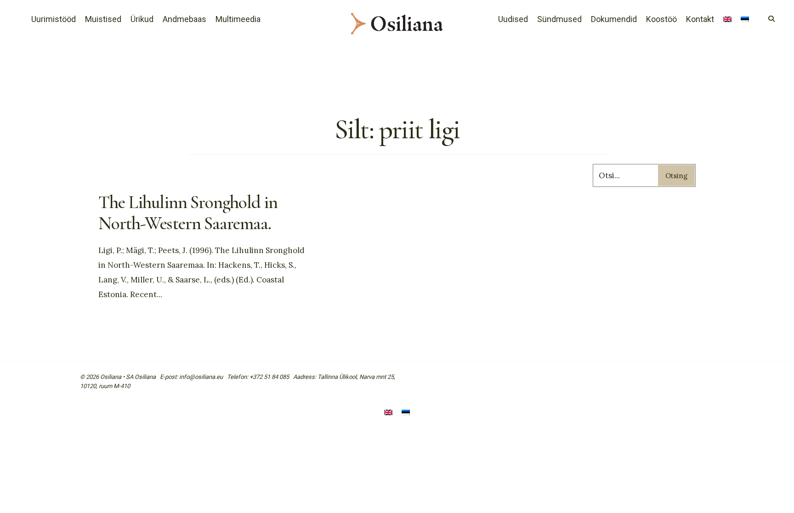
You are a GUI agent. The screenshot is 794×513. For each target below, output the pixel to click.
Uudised (513, 19)
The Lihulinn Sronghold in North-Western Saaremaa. (188, 212)
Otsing (676, 175)
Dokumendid (614, 19)
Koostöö (661, 19)
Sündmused (559, 19)
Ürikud (141, 19)
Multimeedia (238, 19)
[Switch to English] (727, 20)
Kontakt (700, 19)
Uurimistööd (53, 19)
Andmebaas (184, 19)
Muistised (103, 19)
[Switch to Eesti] (405, 413)
